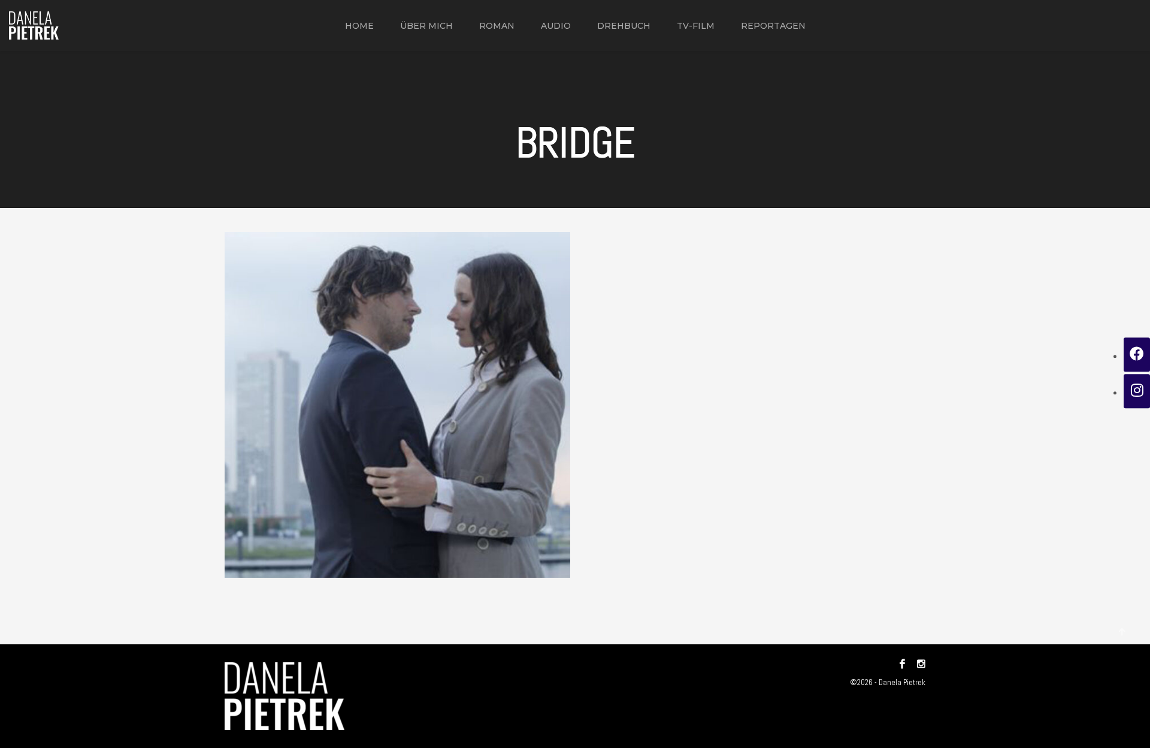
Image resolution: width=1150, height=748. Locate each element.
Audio (556, 25)
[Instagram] (918, 663)
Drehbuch (623, 25)
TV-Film (696, 25)
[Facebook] (902, 663)
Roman (497, 25)
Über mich (426, 25)
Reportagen (773, 25)
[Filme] (397, 405)
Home (359, 25)
